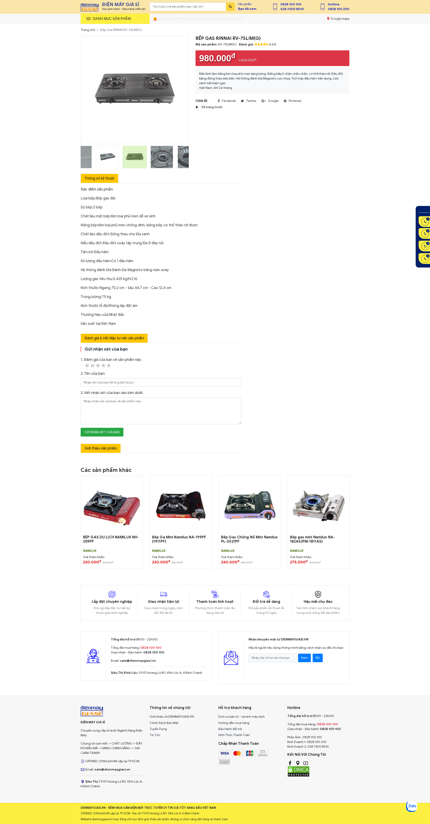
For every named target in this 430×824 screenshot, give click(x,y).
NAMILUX (90, 551)
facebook (229, 101)
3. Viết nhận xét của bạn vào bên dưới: (112, 393)
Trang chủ (88, 30)
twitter (251, 101)
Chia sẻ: (202, 101)
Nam (304, 658)
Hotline (334, 4)
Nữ (318, 658)
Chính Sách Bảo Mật (164, 723)
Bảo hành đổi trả (230, 729)
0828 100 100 (290, 4)
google (273, 101)
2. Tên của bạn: (93, 373)
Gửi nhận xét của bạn (102, 432)
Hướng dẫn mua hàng (233, 723)
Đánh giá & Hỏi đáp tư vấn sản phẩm (114, 338)
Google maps (339, 19)
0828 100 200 (338, 9)
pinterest (295, 101)
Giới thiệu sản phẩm (100, 448)
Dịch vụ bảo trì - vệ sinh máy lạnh (241, 717)
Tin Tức (155, 735)
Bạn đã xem (247, 9)
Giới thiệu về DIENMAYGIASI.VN (172, 717)
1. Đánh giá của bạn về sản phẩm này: (111, 359)
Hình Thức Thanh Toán (234, 735)
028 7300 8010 (292, 9)
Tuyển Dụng (158, 729)
